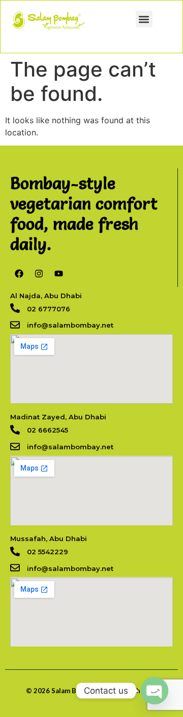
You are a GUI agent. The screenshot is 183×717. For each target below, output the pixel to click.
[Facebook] (18, 273)
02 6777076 (48, 309)
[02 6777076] (15, 308)
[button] (144, 19)
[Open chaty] (154, 690)
